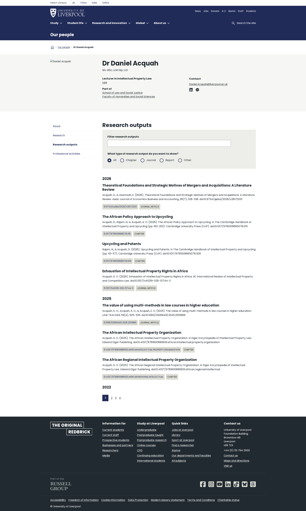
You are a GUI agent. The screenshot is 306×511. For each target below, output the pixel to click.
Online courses (146, 445)
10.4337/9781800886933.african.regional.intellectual (133, 376)
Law (104, 82)
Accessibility (58, 500)
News (198, 11)
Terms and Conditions (201, 500)
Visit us (228, 466)
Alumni (231, 11)
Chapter (131, 160)
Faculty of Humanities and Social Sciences (128, 96)
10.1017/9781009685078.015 (117, 233)
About (57, 126)
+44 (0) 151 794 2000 (237, 450)
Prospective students (115, 440)
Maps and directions (236, 461)
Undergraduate (146, 430)
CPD (139, 450)
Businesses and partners (117, 445)
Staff (241, 11)
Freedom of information (83, 500)
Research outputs (65, 144)
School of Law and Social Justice (122, 93)
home (52, 47)
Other (187, 160)
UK (73, 2)
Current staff (110, 435)
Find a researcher (183, 445)
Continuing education (150, 455)
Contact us (231, 455)
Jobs (205, 11)
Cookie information (113, 500)
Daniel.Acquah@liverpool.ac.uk (208, 84)
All (114, 160)
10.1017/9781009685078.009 (117, 261)
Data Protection (138, 500)
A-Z (224, 11)
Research (59, 135)
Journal (151, 160)
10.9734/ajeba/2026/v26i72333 (120, 206)
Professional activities (66, 154)
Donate (215, 11)
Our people (62, 35)
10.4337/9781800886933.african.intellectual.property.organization (142, 349)
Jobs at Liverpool (182, 430)
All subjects (179, 461)
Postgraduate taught (150, 435)
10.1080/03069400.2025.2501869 (120, 322)
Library (176, 435)
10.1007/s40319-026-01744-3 (118, 288)
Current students (113, 430)
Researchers (110, 450)
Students (251, 11)
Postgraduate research (152, 440)
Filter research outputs (123, 137)
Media (106, 455)
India (94, 2)
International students (151, 461)
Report (169, 160)
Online (105, 2)
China (83, 2)
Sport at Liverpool (183, 440)
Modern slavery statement (168, 500)
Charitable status (228, 500)
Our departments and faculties (191, 455)
